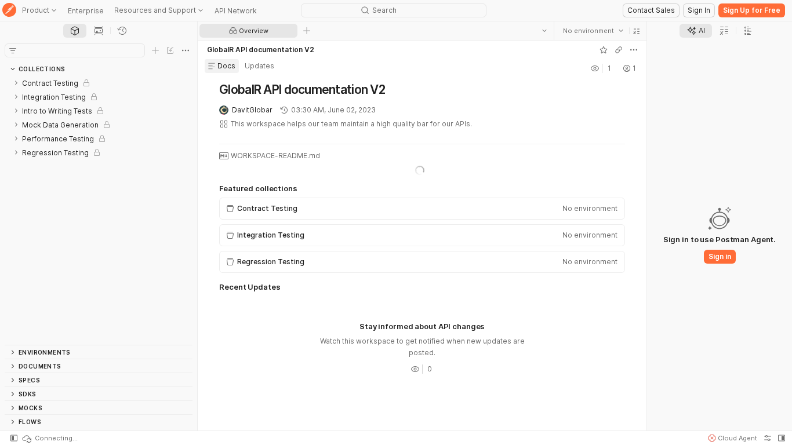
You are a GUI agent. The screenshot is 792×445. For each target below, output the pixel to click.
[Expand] (16, 82)
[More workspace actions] (634, 50)
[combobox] (593, 30)
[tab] (74, 31)
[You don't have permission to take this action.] (307, 31)
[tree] (98, 210)
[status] (49, 438)
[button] (637, 30)
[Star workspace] (603, 50)
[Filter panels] (13, 50)
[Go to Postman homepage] (9, 11)
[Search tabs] (544, 31)
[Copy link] (618, 50)
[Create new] (155, 50)
